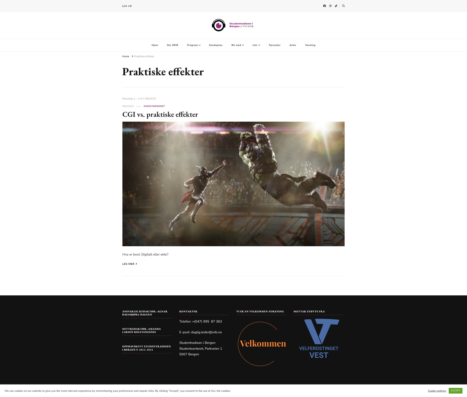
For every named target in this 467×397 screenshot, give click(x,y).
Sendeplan (216, 45)
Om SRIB (172, 45)
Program (192, 45)
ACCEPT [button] (455, 390)
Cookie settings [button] (437, 390)
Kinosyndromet (154, 106)
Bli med (236, 45)
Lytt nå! (127, 6)
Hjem (155, 45)
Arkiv (293, 45)
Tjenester (275, 45)
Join (254, 45)
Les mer (128, 264)
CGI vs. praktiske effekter (160, 114)
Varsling (310, 45)
